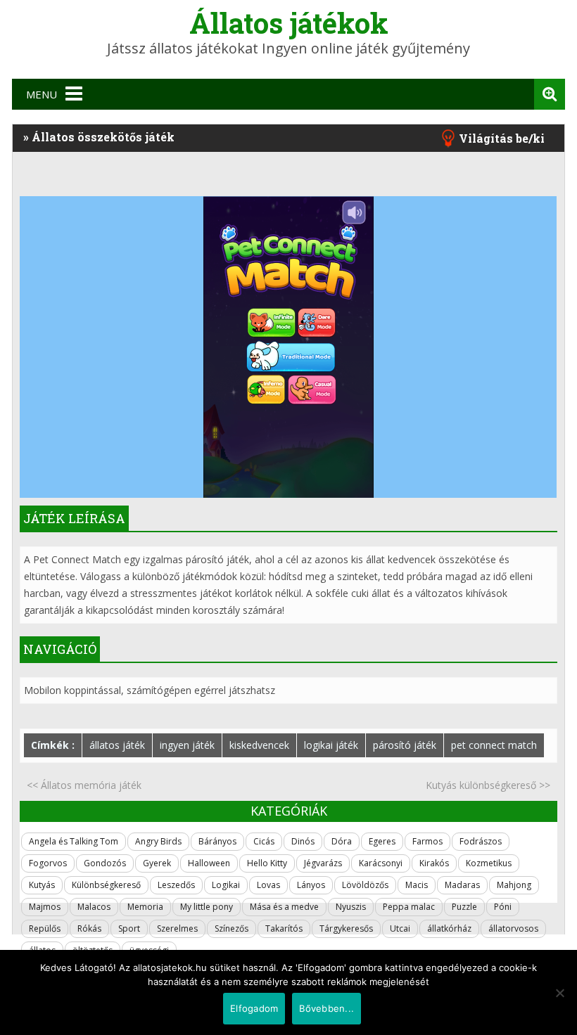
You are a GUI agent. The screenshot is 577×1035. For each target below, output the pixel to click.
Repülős (45, 928)
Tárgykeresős (346, 928)
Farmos (427, 841)
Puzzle (464, 907)
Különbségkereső (106, 885)
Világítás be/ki (502, 138)
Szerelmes (177, 928)
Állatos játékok (288, 22)
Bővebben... (326, 1008)
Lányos (311, 885)
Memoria (145, 907)
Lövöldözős (365, 885)
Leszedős (176, 885)
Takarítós (284, 928)
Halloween (209, 863)
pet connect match (494, 745)
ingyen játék (187, 745)
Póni (503, 907)
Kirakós (434, 863)
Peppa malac (409, 907)
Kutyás (42, 885)
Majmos (45, 907)
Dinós (303, 841)
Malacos (93, 907)
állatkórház (449, 928)
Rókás (89, 928)
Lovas (268, 885)
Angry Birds (158, 841)
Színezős (231, 928)
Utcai (400, 928)
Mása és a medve (284, 907)
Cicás (263, 841)
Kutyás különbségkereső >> (488, 785)
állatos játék (117, 745)
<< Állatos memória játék (84, 785)
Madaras (462, 885)
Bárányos (217, 841)
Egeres (382, 841)
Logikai (226, 885)
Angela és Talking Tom (73, 841)
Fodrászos (480, 841)
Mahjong (514, 885)
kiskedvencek (259, 745)
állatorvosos (513, 928)
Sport (129, 928)
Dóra (341, 841)
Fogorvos (48, 863)
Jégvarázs (323, 863)
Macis (416, 885)
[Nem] (559, 993)
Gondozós (105, 863)
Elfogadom (254, 1008)
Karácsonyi (380, 863)
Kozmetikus (489, 863)
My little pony (206, 907)
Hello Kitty (267, 863)
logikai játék (331, 745)
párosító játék (404, 745)
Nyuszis (351, 907)
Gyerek (157, 863)
